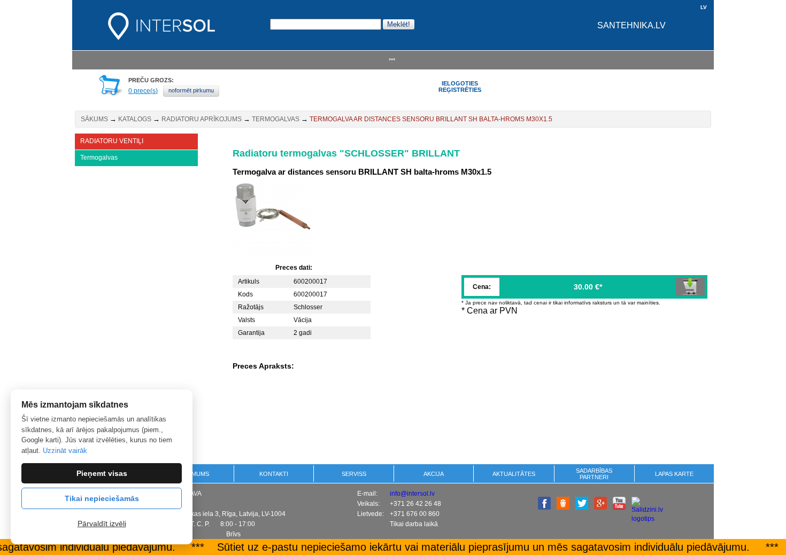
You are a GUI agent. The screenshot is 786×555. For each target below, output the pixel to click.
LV (703, 7)
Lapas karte (674, 474)
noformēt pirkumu (191, 90)
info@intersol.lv (412, 493)
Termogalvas (275, 119)
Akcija (433, 474)
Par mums (194, 474)
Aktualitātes (513, 474)
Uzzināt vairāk (65, 451)
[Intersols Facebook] (544, 507)
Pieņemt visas (101, 473)
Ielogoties (460, 83)
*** (392, 60)
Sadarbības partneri (594, 473)
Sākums (94, 119)
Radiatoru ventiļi (111, 141)
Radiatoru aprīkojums (201, 119)
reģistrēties (459, 90)
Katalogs (134, 119)
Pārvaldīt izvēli (102, 523)
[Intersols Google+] (600, 507)
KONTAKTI (273, 474)
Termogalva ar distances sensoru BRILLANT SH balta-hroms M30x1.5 (431, 119)
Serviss (354, 474)
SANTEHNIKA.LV (631, 25)
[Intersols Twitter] (581, 507)
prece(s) (143, 91)
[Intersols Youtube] (619, 507)
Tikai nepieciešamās (102, 498)
